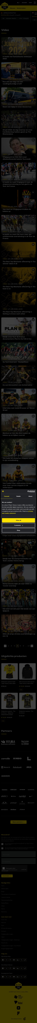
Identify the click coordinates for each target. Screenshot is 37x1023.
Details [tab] (18, 496)
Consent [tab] (6, 496)
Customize (17, 525)
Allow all (18, 520)
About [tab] (30, 496)
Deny (18, 530)
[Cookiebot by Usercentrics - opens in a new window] (27, 491)
